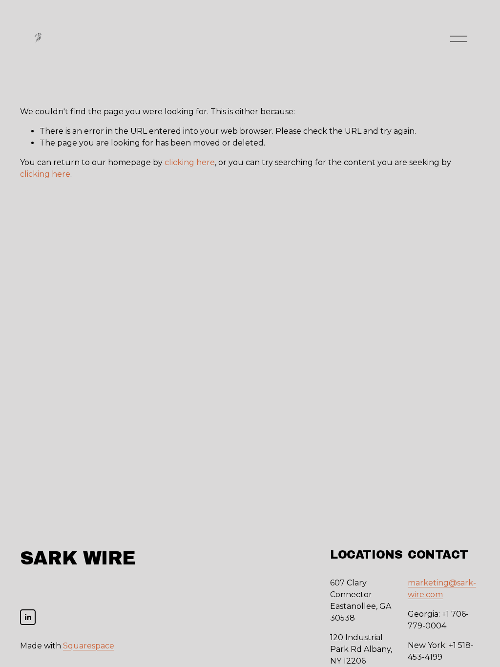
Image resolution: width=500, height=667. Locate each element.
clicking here (190, 162)
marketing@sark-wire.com (442, 588)
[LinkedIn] (28, 617)
